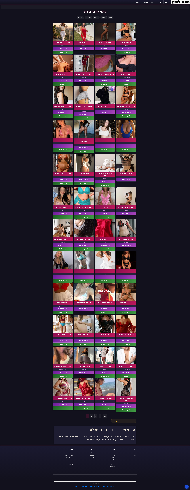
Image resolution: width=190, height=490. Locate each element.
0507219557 (61, 80)
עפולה (134, 459)
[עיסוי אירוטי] (180, 2)
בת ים (113, 455)
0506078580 (125, 146)
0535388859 (61, 277)
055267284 (125, 180)
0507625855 (82, 213)
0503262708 (104, 372)
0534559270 (125, 372)
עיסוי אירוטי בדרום (69, 459)
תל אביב (113, 453)
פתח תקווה (112, 464)
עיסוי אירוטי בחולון (100, 486)
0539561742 (82, 245)
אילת (110, 18)
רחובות (113, 469)
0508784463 (104, 404)
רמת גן (113, 471)
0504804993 (125, 309)
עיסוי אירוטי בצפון (69, 455)
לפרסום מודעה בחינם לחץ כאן (123, 421)
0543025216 (61, 112)
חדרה (135, 462)
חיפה (135, 453)
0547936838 (104, 341)
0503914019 (61, 48)
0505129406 (125, 112)
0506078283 (82, 404)
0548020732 (104, 309)
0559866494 (125, 245)
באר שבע (88, 18)
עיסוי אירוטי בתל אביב (90, 486)
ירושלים (80, 18)
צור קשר (137, 2)
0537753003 (82, 277)
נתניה (114, 462)
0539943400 (61, 309)
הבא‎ (105, 416)
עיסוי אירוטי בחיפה (79, 486)
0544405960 (61, 180)
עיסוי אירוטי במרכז (69, 457)
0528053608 (61, 372)
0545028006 (82, 180)
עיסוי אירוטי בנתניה (110, 486)
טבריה (134, 457)
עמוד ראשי (70, 453)
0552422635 (104, 48)
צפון (161, 2)
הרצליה (113, 457)
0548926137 (61, 213)
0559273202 (125, 341)
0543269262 (125, 277)
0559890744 (125, 406)
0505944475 (104, 80)
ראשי (166, 2)
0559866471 (82, 372)
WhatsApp (125, 52)
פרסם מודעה (145, 2)
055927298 (83, 48)
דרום (152, 2)
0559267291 (82, 309)
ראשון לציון (112, 466)
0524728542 (61, 146)
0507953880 (104, 146)
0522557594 (82, 341)
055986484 (104, 112)
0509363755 (104, 181)
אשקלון (96, 18)
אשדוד (103, 18)
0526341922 (104, 213)
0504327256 (104, 245)
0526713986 (82, 148)
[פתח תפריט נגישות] (187, 487)
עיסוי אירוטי (184, 7)
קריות (135, 455)
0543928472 (125, 48)
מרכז (156, 2)
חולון (114, 459)
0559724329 (82, 114)
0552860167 (104, 277)
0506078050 (61, 341)
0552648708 (125, 80)
